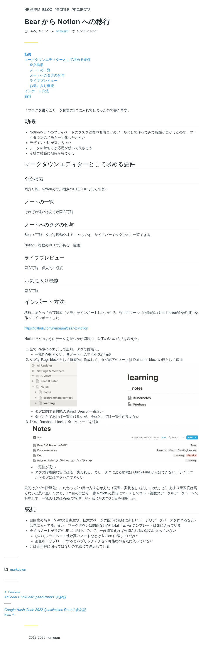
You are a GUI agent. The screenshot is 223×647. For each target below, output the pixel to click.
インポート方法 (36, 91)
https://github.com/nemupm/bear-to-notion (56, 328)
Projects (81, 9)
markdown (18, 569)
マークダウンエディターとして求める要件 (57, 59)
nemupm (62, 31)
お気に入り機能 (42, 85)
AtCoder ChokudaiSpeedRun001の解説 (35, 595)
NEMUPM (32, 9)
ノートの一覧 (40, 70)
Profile (61, 9)
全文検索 (37, 65)
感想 (27, 96)
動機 (27, 54)
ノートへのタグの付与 (47, 75)
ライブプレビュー (43, 80)
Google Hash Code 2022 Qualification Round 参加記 (45, 612)
